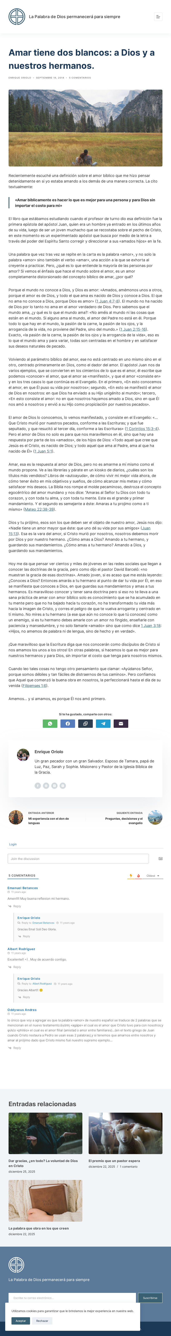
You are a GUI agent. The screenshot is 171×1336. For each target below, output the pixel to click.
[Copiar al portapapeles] (85, 723)
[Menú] (158, 17)
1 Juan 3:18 (151, 625)
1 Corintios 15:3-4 (141, 429)
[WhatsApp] (50, 723)
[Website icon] (46, 786)
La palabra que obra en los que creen (39, 1228)
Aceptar (21, 1320)
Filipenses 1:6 (34, 685)
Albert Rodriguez (42, 983)
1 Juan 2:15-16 (133, 329)
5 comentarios (80, 77)
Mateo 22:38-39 (39, 509)
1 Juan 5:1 (43, 451)
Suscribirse (150, 1298)
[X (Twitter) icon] (54, 786)
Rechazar (42, 1320)
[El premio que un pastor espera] (125, 1133)
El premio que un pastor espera (114, 1161)
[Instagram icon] (63, 786)
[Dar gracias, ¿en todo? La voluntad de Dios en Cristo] (45, 1133)
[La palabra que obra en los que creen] (45, 1200)
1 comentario (128, 1166)
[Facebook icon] (38, 786)
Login (12, 844)
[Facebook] (67, 723)
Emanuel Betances (43, 922)
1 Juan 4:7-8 (107, 301)
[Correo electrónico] (121, 723)
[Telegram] (103, 723)
